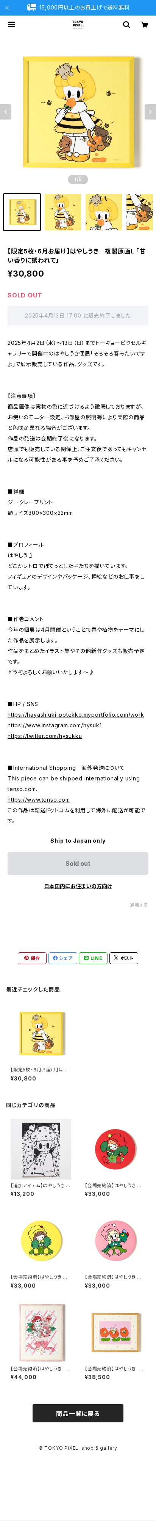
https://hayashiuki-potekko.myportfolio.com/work (76, 714)
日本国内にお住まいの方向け (78, 886)
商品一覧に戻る (78, 1413)
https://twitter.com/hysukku (45, 736)
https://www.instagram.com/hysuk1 (55, 725)
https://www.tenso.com (39, 799)
